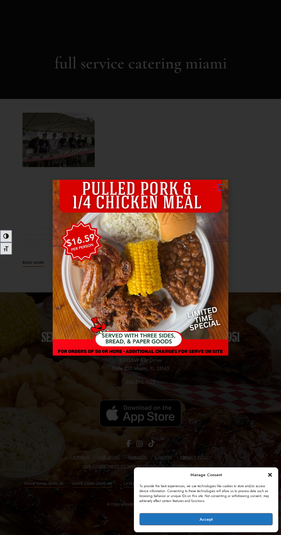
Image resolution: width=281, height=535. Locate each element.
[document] (140, 267)
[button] (270, 475)
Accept (206, 519)
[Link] (140, 268)
